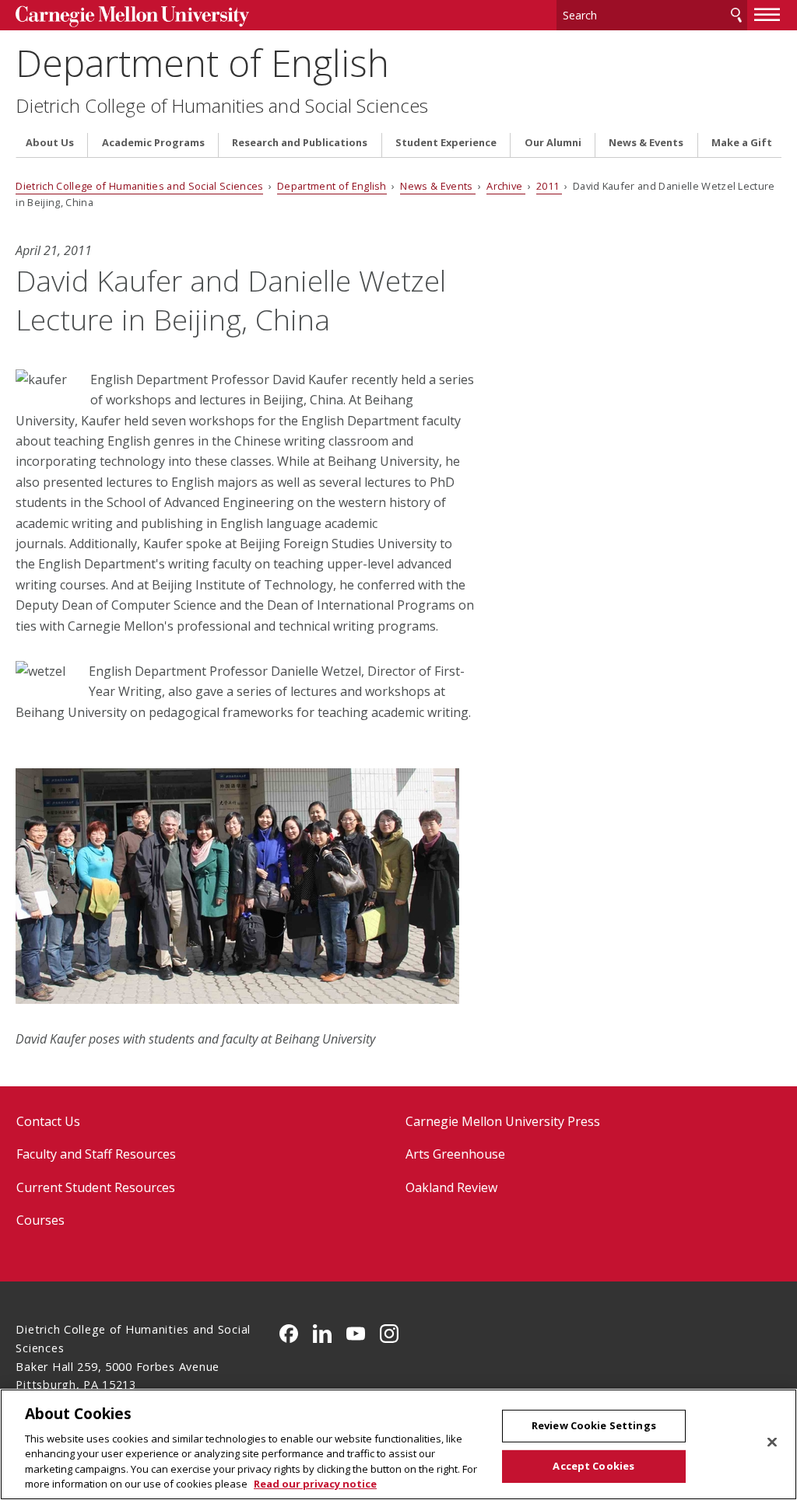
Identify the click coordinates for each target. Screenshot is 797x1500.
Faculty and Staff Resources (96, 1154)
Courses (40, 1220)
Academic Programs (153, 142)
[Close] (772, 1442)
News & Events (646, 142)
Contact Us (48, 1121)
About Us (50, 142)
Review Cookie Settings (594, 1425)
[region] (398, 1444)
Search (736, 15)
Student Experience (446, 142)
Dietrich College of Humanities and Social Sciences (222, 105)
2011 (549, 186)
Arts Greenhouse (455, 1154)
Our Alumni (553, 142)
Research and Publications (299, 142)
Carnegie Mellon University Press (503, 1121)
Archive (505, 186)
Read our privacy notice (315, 1484)
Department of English (202, 62)
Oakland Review (451, 1187)
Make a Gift (741, 142)
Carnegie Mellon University (132, 17)
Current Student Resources (95, 1187)
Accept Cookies (593, 1466)
